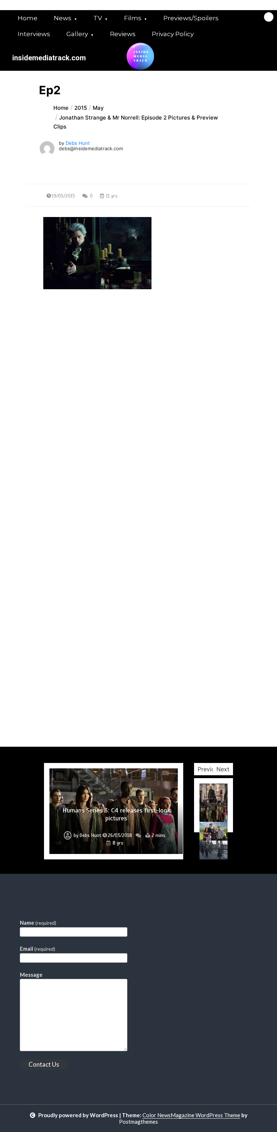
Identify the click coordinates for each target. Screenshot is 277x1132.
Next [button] (222, 769)
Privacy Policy (173, 34)
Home (28, 18)
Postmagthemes (138, 1121)
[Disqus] (138, 467)
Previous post (61, 354)
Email (37, 948)
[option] (113, 811)
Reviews (123, 34)
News (62, 18)
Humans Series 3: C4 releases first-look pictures (116, 814)
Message (31, 974)
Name (38, 922)
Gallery (77, 34)
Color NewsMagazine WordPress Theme (191, 1115)
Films (132, 18)
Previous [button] (209, 769)
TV (97, 18)
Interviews (34, 34)
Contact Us (43, 1064)
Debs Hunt (78, 143)
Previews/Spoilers (191, 18)
